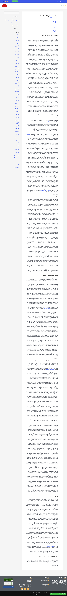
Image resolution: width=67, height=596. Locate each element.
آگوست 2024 (17, 71)
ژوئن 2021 (17, 122)
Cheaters (55, 25)
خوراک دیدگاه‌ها (16, 167)
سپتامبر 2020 (17, 136)
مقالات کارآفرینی (16, 157)
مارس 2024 (17, 79)
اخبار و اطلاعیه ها (16, 151)
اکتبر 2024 (17, 68)
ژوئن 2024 (17, 74)
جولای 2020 (17, 139)
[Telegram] (5, 1)
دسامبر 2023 (17, 83)
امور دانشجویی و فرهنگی (34, 4)
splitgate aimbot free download (52, 351)
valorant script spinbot (46, 308)
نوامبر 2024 (17, 66)
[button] (15, 1)
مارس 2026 (17, 42)
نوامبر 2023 (17, 85)
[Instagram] (3, 1)
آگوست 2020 (17, 137)
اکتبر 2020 (17, 134)
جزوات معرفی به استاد (15, 23)
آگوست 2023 (17, 89)
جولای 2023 (17, 91)
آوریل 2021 (17, 125)
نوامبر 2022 (17, 103)
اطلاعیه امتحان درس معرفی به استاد (14, 22)
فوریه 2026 (17, 43)
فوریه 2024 (17, 80)
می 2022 (17, 112)
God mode (54, 21)
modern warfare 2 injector (49, 121)
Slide (55, 29)
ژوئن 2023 (17, 92)
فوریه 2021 (17, 128)
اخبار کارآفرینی (17, 149)
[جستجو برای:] (11, 12)
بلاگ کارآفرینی (17, 152)
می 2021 (17, 123)
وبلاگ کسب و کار (16, 158)
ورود (18, 164)
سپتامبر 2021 (17, 119)
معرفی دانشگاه (51, 4)
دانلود (18, 4)
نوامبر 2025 (17, 48)
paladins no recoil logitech (50, 546)
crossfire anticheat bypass (50, 369)
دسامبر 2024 (17, 65)
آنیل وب (30, 594)
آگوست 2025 (17, 52)
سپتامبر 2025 (17, 51)
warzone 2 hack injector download (49, 461)
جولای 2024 (17, 72)
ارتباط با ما (13, 4)
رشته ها (46, 4)
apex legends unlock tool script (45, 190)
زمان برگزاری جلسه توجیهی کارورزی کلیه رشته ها (12, 20)
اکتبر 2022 (17, 105)
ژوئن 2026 (17, 37)
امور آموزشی (41, 4)
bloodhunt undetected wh (45, 384)
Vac (55, 22)
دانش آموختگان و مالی (24, 4)
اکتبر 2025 (17, 49)
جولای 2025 (17, 54)
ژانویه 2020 (17, 142)
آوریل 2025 (17, 59)
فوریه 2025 (17, 62)
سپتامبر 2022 (17, 106)
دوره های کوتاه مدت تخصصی (34, 7)
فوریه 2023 (17, 99)
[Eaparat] (7, 1)
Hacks (55, 31)
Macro (55, 27)
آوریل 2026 (17, 40)
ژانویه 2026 (17, 45)
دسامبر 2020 (17, 131)
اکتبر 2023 (17, 86)
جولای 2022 (17, 109)
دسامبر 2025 (17, 46)
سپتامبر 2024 (17, 69)
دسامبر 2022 (17, 102)
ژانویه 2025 (17, 63)
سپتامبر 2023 (17, 88)
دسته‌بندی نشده (56, 17)
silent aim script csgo (29, 297)
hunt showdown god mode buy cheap (44, 215)
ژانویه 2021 (17, 129)
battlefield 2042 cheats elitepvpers (37, 343)
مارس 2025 (17, 60)
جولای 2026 (17, 35)
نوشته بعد (27, 571)
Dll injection (54, 30)
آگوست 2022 (17, 108)
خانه (55, 4)
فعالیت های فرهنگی (16, 155)
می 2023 (17, 94)
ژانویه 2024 (17, 82)
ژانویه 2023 (17, 100)
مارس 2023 (17, 97)
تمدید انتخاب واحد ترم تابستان (14, 25)
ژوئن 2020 (17, 140)
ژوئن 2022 (17, 111)
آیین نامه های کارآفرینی (15, 147)
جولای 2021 (17, 120)
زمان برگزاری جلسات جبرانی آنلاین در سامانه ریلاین (12, 19)
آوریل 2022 (17, 114)
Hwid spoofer (54, 26)
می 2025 (17, 57)
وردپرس (18, 169)
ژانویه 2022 (17, 117)
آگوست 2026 (17, 34)
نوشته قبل (57, 571)
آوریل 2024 (17, 77)
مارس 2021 (17, 126)
